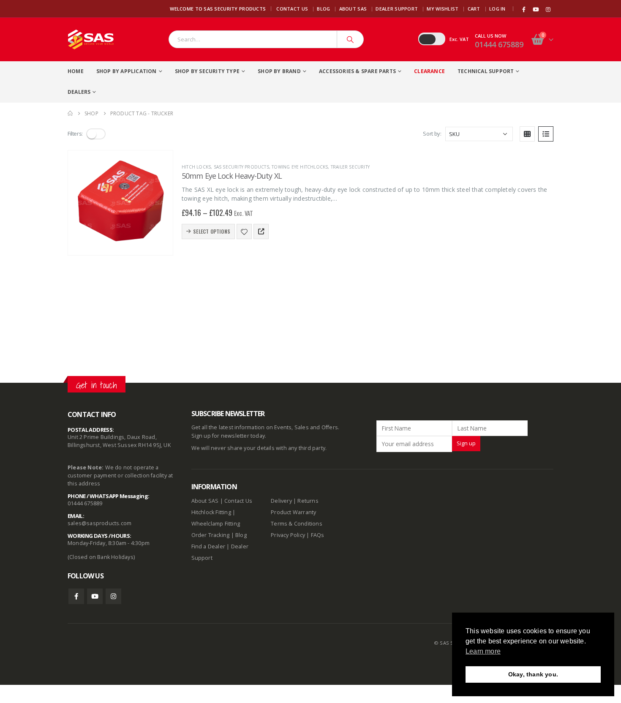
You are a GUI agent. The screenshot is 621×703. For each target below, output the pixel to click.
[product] (120, 202)
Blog (323, 8)
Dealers (79, 91)
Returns (307, 500)
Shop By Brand (279, 71)
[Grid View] (527, 134)
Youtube (95, 596)
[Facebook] (523, 9)
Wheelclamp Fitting (215, 523)
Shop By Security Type (207, 71)
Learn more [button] (483, 651)
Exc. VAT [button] (459, 39)
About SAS (353, 8)
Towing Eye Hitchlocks (300, 167)
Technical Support (486, 71)
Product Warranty (294, 512)
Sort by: (432, 133)
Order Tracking (210, 535)
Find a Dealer (208, 546)
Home (76, 71)
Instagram (113, 596)
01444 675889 (499, 44)
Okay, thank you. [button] (533, 674)
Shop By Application (126, 71)
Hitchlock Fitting (211, 512)
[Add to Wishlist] (244, 231)
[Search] (350, 39)
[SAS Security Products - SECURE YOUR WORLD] (91, 39)
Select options (211, 231)
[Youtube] (536, 9)
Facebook (76, 596)
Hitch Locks (196, 167)
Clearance (429, 71)
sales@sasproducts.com (99, 523)
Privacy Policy (288, 535)
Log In (497, 8)
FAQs (317, 535)
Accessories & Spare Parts (357, 71)
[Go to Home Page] (70, 113)
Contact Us (292, 8)
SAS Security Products (241, 167)
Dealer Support (397, 8)
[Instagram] (547, 9)
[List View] (545, 134)
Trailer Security (350, 167)
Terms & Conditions (296, 523)
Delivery (281, 500)
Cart (474, 8)
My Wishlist (442, 8)
